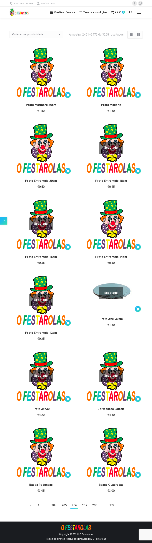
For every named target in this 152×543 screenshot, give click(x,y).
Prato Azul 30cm (111, 319)
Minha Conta (47, 3)
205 (64, 505)
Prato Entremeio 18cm (111, 181)
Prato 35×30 (40, 409)
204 (54, 505)
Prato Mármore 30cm (41, 105)
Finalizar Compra (64, 12)
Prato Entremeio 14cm (111, 257)
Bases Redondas (41, 485)
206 (74, 505)
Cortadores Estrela (111, 409)
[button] (68, 95)
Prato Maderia (111, 105)
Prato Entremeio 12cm (41, 333)
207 (84, 505)
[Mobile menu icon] (139, 12)
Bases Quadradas (111, 485)
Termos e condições (95, 12)
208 (94, 505)
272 (112, 505)
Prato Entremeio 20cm (41, 181)
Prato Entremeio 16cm (41, 257)
